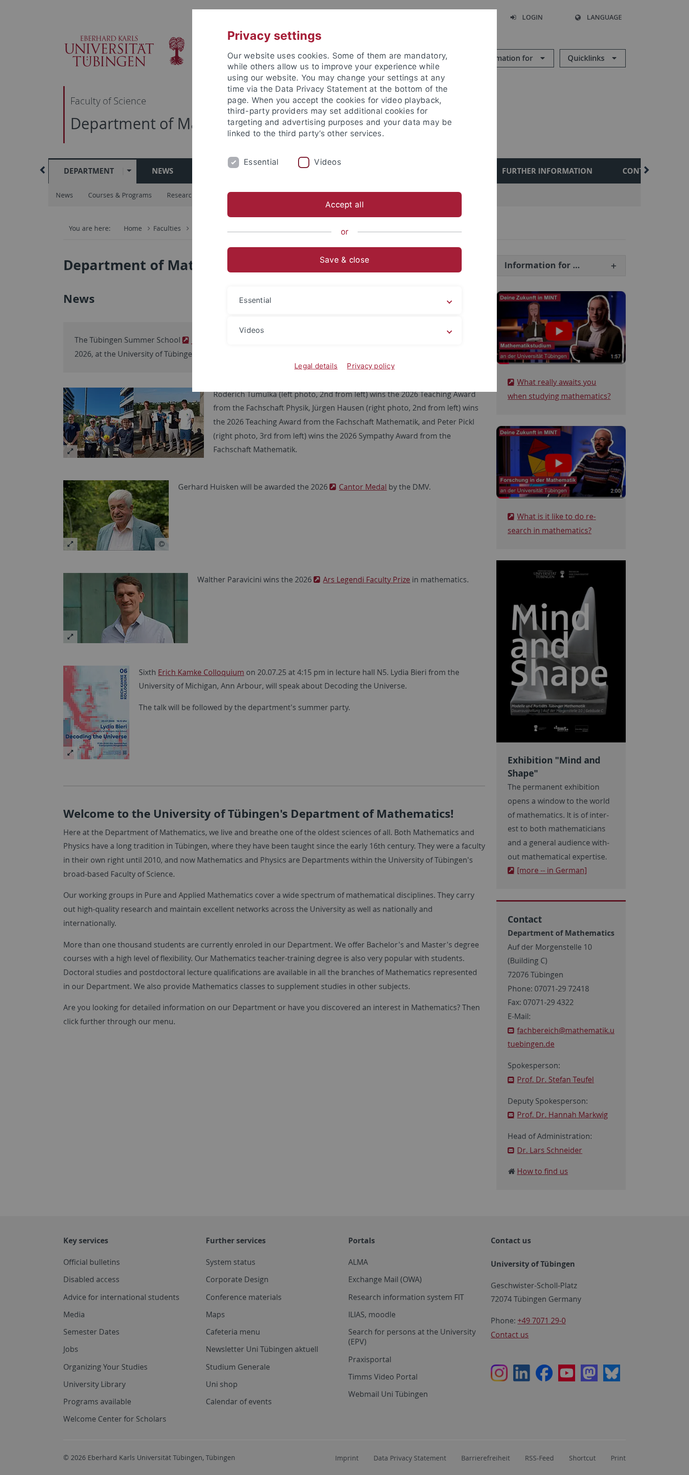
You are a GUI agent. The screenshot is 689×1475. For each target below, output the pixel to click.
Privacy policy (371, 365)
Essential (261, 162)
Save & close (344, 259)
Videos (327, 162)
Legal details (315, 365)
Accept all (344, 204)
